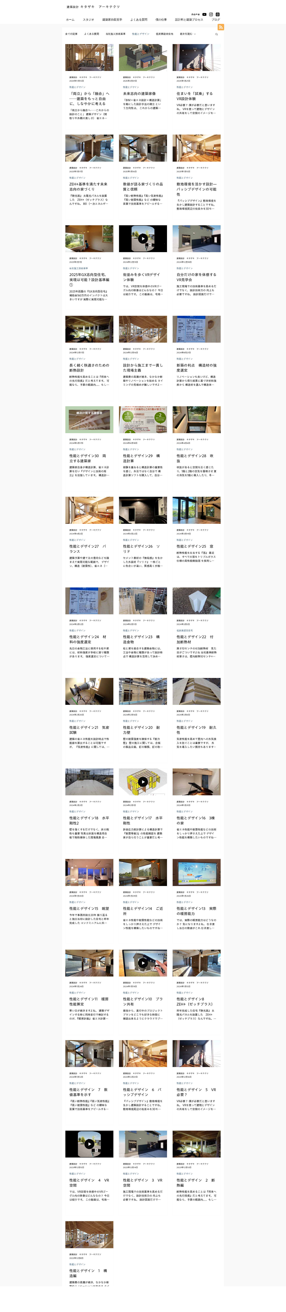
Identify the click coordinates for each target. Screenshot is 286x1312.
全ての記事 (71, 34)
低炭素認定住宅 (164, 34)
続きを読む (186, 34)
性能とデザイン (140, 34)
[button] (216, 34)
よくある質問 (91, 34)
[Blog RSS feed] (221, 27)
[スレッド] (217, 14)
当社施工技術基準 (115, 34)
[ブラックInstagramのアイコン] (211, 14)
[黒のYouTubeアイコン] (204, 14)
